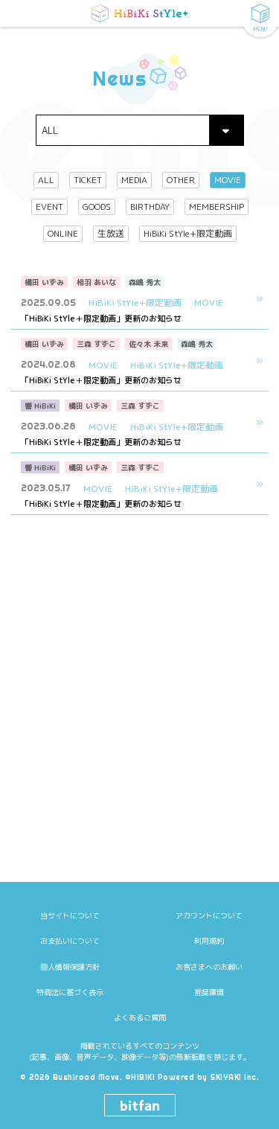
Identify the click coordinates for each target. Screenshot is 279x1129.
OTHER (181, 179)
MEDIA (134, 179)
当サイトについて (70, 915)
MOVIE (227, 179)
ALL (46, 179)
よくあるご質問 (140, 1017)
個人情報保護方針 (70, 967)
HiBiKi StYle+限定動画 (188, 233)
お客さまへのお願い (209, 967)
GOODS (97, 206)
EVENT (49, 206)
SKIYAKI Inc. (234, 1077)
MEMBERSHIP (216, 206)
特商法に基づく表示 (69, 992)
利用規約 (209, 940)
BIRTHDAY (150, 206)
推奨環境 (209, 992)
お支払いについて (70, 940)
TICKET (88, 179)
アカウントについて (209, 915)
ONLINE (63, 233)
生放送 (110, 233)
